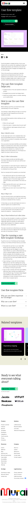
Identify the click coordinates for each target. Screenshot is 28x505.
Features (3, 426)
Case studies (4, 457)
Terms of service (17, 474)
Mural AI (3, 428)
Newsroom (16, 451)
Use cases (16, 428)
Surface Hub (4, 476)
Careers (15, 449)
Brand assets (17, 453)
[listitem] (12, 342)
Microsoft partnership (6, 455)
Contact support (17, 457)
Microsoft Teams (5, 474)
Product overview (5, 424)
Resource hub (4, 453)
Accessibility (4, 459)
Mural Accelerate (18, 426)
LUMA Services (17, 424)
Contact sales (17, 455)
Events (2, 447)
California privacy (18, 476)
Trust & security (4, 436)
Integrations (4, 434)
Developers (3, 432)
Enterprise (3, 440)
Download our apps (5, 472)
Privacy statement (18, 472)
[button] (24, 3)
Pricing (2, 438)
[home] (6, 3)
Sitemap (3, 465)
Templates (3, 430)
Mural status (4, 461)
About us (16, 447)
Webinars (3, 449)
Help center (3, 463)
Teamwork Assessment (19, 430)
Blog (2, 451)
